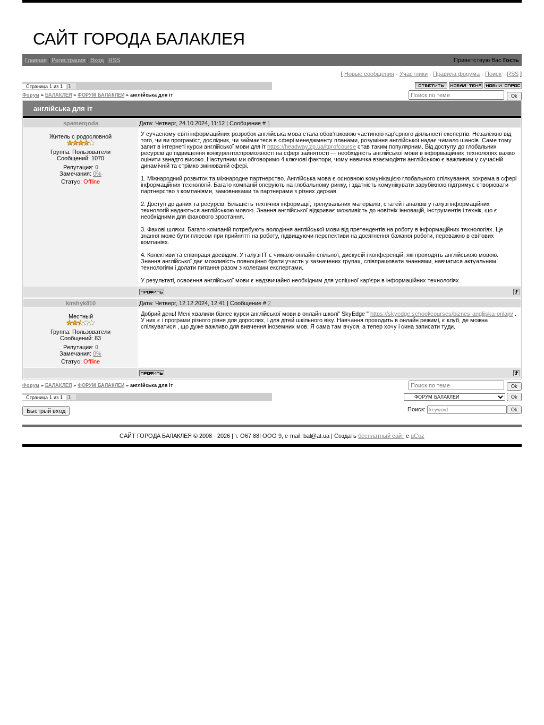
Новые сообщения (369, 74)
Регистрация (69, 60)
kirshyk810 (81, 303)
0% (97, 173)
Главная (36, 60)
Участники (414, 74)
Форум (30, 95)
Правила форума (456, 74)
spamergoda (80, 123)
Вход (97, 60)
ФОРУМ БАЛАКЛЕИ (101, 95)
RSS (114, 60)
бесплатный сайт (381, 436)
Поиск (493, 74)
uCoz (417, 436)
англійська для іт (151, 95)
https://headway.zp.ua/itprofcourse (311, 146)
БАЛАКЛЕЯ (58, 95)
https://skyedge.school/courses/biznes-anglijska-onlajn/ (441, 313)
